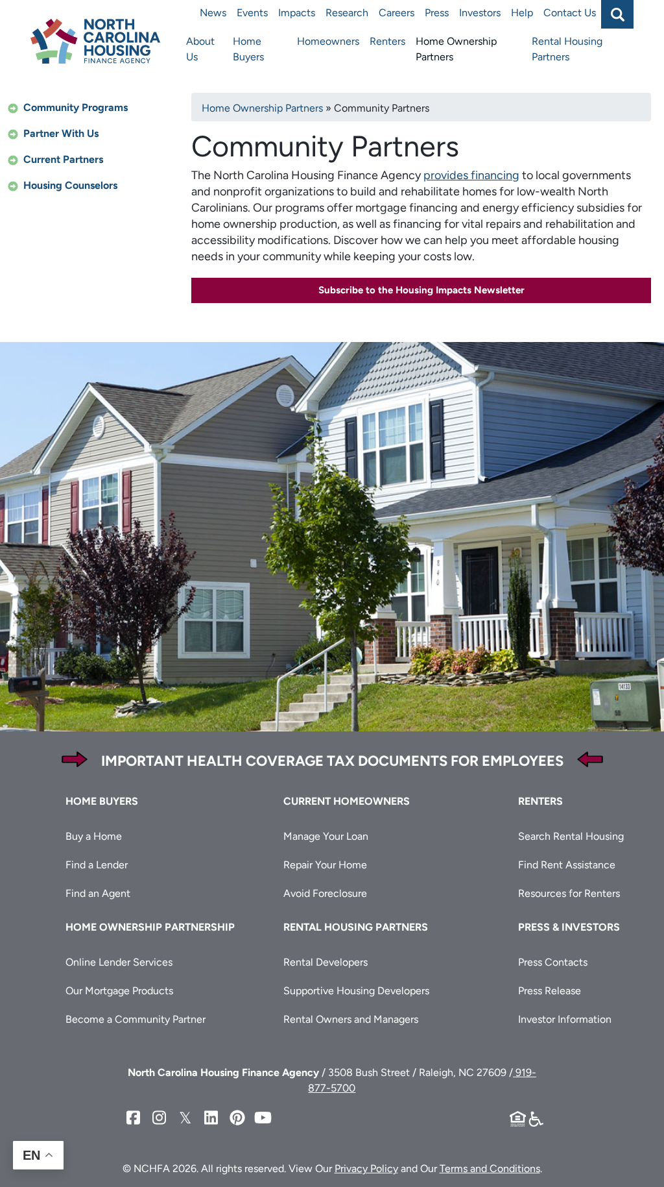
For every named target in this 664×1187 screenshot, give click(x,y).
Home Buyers (248, 49)
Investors (480, 12)
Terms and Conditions (490, 1168)
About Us (200, 49)
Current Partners (63, 159)
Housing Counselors (70, 185)
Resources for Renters (569, 893)
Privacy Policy (366, 1168)
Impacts (296, 12)
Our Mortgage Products (119, 991)
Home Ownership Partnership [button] (150, 927)
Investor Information (564, 1019)
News (213, 12)
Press (437, 12)
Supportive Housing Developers (356, 991)
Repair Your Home (325, 865)
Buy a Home (93, 836)
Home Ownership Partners (456, 49)
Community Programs (75, 107)
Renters (387, 41)
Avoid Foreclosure (325, 893)
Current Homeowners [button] (346, 801)
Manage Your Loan (325, 836)
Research (347, 12)
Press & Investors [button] (569, 927)
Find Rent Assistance (566, 865)
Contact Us (569, 12)
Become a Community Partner (135, 1019)
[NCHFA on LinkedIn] (211, 1117)
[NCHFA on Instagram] (159, 1117)
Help (522, 12)
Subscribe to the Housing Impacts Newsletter (421, 290)
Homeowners (328, 41)
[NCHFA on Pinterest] (237, 1117)
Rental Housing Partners (567, 49)
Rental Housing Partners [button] (355, 927)
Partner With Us (61, 133)
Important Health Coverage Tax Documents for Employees (332, 761)
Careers (396, 12)
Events (252, 12)
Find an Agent (97, 893)
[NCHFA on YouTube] (263, 1117)
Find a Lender (96, 865)
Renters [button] (540, 801)
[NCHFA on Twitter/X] (185, 1117)
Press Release (549, 991)
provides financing (471, 175)
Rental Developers (325, 962)
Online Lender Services (118, 962)
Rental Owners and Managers (350, 1019)
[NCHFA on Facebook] (133, 1117)
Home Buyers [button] (101, 801)
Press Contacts (552, 962)
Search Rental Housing (571, 836)
